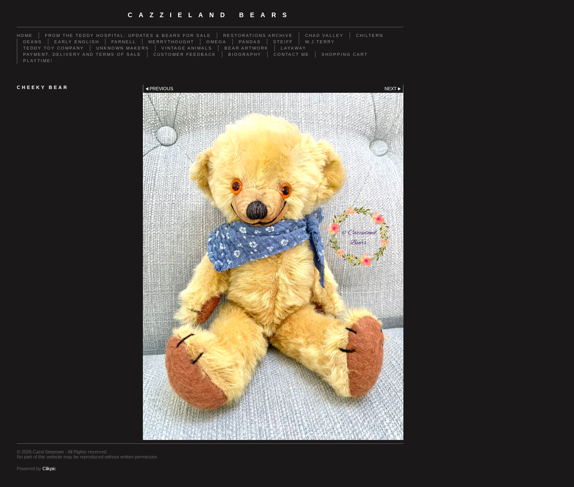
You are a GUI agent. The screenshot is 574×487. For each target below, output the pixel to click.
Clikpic (49, 468)
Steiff (283, 41)
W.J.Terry (320, 41)
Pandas (250, 41)
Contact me (291, 54)
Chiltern (369, 35)
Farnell (123, 41)
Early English (76, 41)
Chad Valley (324, 35)
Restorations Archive (258, 35)
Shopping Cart (344, 54)
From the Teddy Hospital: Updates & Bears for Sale (128, 35)
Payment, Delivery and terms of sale (82, 54)
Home (25, 35)
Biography (244, 54)
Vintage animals (186, 48)
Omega (216, 41)
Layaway (293, 48)
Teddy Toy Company (53, 48)
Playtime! (38, 60)
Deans (32, 41)
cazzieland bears (210, 15)
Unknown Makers (122, 48)
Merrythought (171, 41)
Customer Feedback (184, 54)
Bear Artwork (246, 48)
